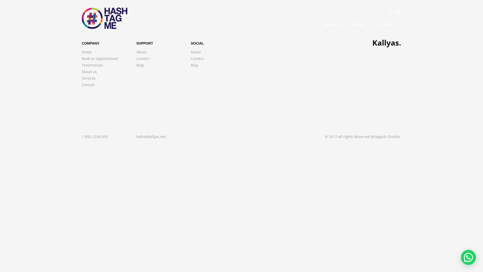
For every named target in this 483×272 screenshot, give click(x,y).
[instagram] (397, 12)
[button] (468, 257)
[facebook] (390, 12)
